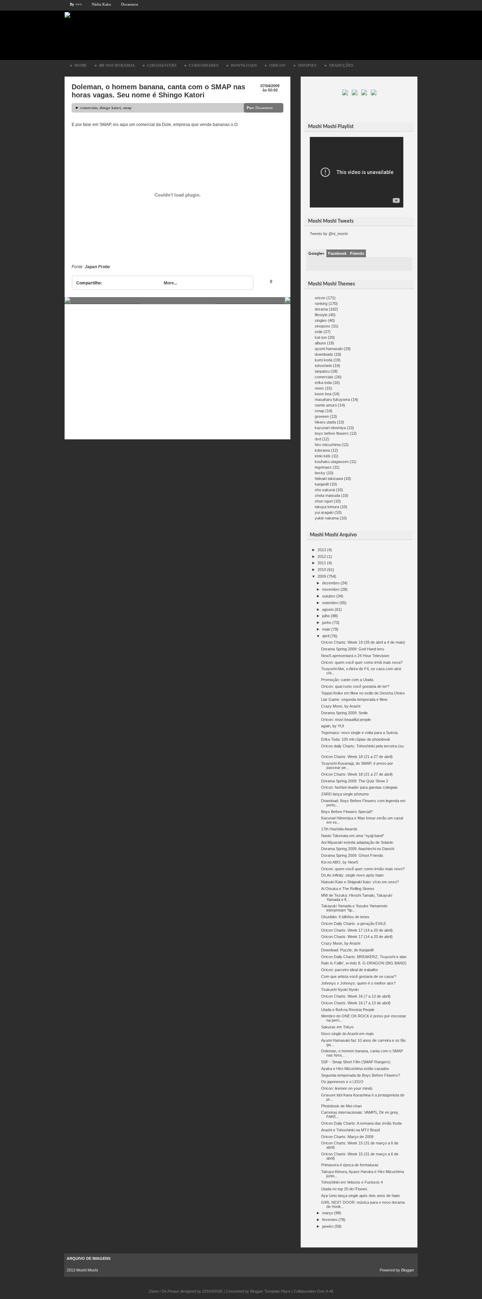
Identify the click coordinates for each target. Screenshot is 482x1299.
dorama (321, 309)
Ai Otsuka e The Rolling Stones (347, 888)
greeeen (322, 416)
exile (319, 332)
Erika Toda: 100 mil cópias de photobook (355, 739)
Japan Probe (97, 266)
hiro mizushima (328, 445)
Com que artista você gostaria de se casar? (358, 976)
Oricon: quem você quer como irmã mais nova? (362, 662)
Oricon (274, 65)
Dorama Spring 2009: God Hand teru (352, 649)
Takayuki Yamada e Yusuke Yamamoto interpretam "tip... (354, 908)
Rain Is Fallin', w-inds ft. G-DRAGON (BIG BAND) (363, 963)
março (327, 1213)
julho (326, 616)
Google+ (316, 253)
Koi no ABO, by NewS (339, 862)
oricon (320, 298)
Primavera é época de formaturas (350, 1165)
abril (325, 636)
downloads (324, 354)
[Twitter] (345, 94)
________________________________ (104, 301)
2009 (322, 576)
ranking (321, 303)
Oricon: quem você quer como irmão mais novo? (363, 869)
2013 (322, 550)
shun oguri (324, 501)
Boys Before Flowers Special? (347, 812)
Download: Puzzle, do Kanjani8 (347, 950)
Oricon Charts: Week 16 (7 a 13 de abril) (356, 996)
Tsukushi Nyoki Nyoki (340, 989)
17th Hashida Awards (339, 829)
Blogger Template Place (270, 1291)
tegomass (323, 467)
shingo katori (110, 108)
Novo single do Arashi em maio (347, 1034)
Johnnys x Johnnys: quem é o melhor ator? (358, 983)
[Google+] (364, 94)
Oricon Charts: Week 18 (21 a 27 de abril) (357, 756)
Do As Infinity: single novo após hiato (352, 875)
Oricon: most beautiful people (346, 719)
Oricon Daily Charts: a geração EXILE (353, 923)
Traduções (338, 65)
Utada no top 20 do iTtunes (344, 1189)
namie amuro (326, 405)
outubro (328, 596)
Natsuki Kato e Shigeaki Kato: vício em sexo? (360, 882)
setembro (330, 603)
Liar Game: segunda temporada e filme (354, 699)
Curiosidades (201, 65)
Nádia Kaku (101, 4)
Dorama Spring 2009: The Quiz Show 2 (354, 781)
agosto (328, 609)
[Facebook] (355, 94)
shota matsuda (327, 495)
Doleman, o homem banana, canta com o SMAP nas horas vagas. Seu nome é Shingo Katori (158, 91)
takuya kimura (327, 507)
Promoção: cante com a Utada (347, 680)
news (319, 388)
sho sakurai (325, 490)
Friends (357, 253)
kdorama (322, 450)
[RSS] (373, 94)
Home (78, 65)
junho (326, 622)
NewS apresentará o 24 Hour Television (355, 656)
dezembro (330, 583)
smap (127, 108)
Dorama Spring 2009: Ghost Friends (352, 855)
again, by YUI (332, 726)
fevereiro (329, 1219)
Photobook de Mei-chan (341, 1106)
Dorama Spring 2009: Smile (344, 713)
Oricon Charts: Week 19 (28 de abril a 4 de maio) (363, 642)
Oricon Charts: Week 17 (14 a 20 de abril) (357, 930)
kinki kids (323, 456)
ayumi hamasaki (329, 349)
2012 (322, 556)
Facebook (337, 253)
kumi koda (323, 360)
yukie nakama (327, 518)
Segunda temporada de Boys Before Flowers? (360, 1075)
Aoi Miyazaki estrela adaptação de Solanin (357, 842)
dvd (318, 439)
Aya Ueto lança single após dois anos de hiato (360, 1195)
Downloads (241, 65)
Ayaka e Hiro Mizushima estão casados (355, 1068)
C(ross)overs (159, 65)
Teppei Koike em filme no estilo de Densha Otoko (363, 693)
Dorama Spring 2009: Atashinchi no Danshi (357, 849)
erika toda (323, 382)
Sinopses (305, 65)
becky (320, 473)
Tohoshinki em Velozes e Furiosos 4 (352, 1182)
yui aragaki (324, 512)
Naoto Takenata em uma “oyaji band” (352, 836)
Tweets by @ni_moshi (329, 233)
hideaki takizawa (329, 478)
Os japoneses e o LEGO (342, 1082)
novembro (330, 589)
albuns (320, 343)
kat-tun (321, 337)
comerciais (88, 108)
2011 (322, 563)
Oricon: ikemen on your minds (347, 1088)
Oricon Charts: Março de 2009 (347, 1137)
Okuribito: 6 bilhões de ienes (345, 917)
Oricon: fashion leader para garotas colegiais (359, 787)
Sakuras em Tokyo (337, 1027)
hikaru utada (325, 422)
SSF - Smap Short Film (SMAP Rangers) (356, 1062)
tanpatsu (322, 371)
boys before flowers (332, 433)
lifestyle (321, 315)
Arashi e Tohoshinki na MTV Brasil (350, 1130)
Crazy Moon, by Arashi (340, 706)
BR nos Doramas (114, 65)
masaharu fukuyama (332, 399)
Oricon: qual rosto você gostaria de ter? (355, 686)
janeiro (327, 1226)
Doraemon (129, 4)
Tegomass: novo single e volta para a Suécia (359, 732)
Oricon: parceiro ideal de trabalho (349, 970)
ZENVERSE (212, 1291)
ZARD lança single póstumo (345, 794)
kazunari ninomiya (330, 428)
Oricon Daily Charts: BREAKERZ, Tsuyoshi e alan (363, 957)
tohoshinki (323, 365)
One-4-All (325, 1291)
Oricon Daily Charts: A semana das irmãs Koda (361, 1123)
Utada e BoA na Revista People (347, 1010)
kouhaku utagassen (332, 461)
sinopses (322, 326)
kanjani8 (322, 484)
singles (321, 320)
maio (326, 629)
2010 (322, 569)
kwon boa (323, 394)
